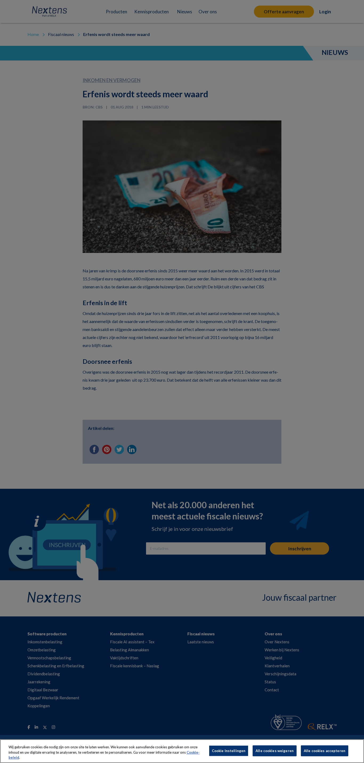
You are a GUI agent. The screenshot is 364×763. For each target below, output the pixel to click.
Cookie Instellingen (228, 750)
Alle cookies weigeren (275, 750)
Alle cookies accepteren (324, 750)
